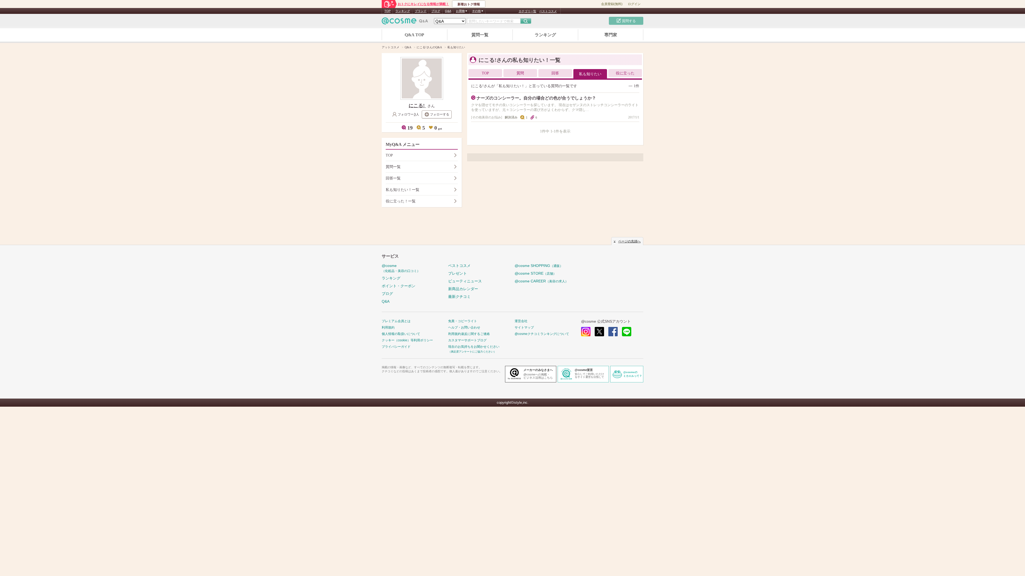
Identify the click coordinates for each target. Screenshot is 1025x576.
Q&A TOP (414, 35)
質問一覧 (479, 35)
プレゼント (457, 273)
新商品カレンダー (463, 289)
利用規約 (388, 327)
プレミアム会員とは (396, 321)
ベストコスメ (548, 11)
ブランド (421, 11)
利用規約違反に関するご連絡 (469, 334)
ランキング (402, 11)
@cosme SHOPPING (539, 265)
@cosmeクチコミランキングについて (542, 334)
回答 (555, 73)
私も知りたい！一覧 (402, 190)
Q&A (448, 11)
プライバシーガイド (396, 347)
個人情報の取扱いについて (401, 334)
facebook (613, 331)
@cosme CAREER (541, 281)
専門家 (610, 35)
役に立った (625, 73)
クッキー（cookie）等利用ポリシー (407, 340)
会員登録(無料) (611, 4)
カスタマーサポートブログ (467, 340)
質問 (520, 73)
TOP (387, 11)
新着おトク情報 (469, 4)
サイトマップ (524, 327)
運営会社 (521, 321)
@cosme (401, 268)
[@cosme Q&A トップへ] (405, 22)
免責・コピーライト (462, 321)
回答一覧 (393, 178)
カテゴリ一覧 (527, 11)
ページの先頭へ (629, 241)
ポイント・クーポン (398, 286)
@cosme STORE (535, 273)
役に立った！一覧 (401, 201)
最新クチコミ (459, 296)
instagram (585, 331)
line (626, 331)
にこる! (417, 105)
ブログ (435, 11)
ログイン (634, 4)
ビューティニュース (465, 281)
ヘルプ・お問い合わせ (464, 327)
